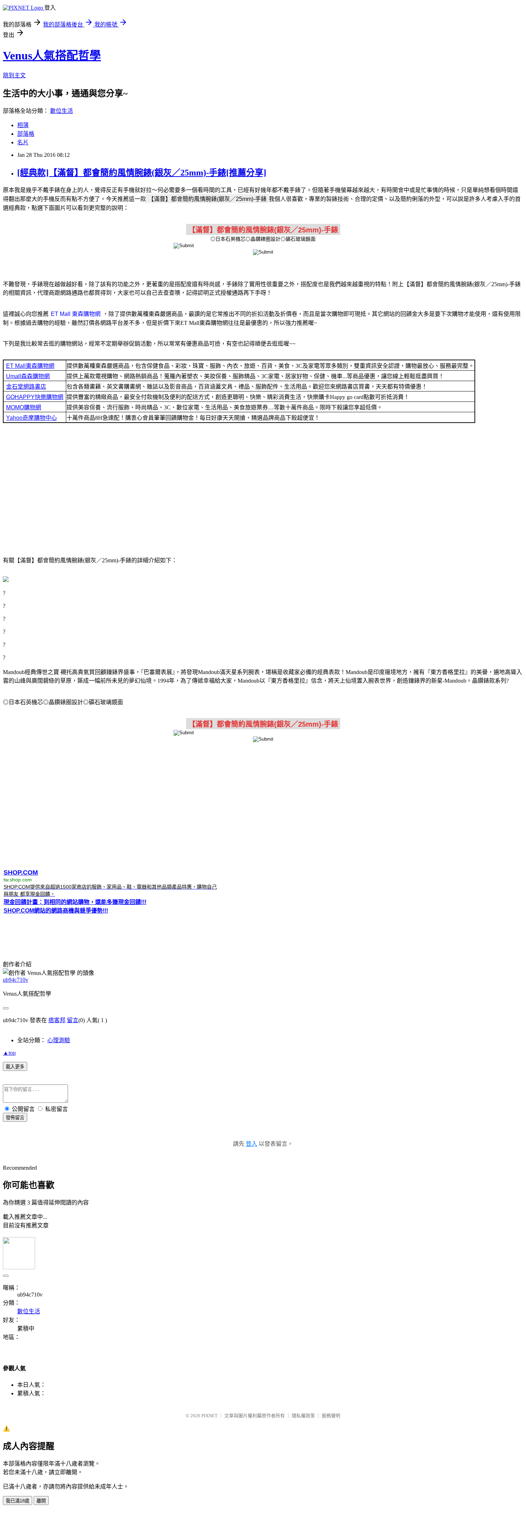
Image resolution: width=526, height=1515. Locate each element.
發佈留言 (15, 1117)
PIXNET (209, 1415)
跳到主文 (14, 75)
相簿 (23, 125)
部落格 (25, 134)
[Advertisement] (263, 492)
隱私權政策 (303, 1415)
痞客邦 (56, 1020)
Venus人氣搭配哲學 (52, 55)
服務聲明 (331, 1415)
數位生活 (61, 111)
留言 (72, 1020)
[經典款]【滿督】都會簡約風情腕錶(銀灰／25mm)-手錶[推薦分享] (141, 172)
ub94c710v (15, 980)
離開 (41, 1501)
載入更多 (15, 1066)
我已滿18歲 (17, 1501)
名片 (23, 142)
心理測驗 (58, 1040)
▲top (9, 1053)
